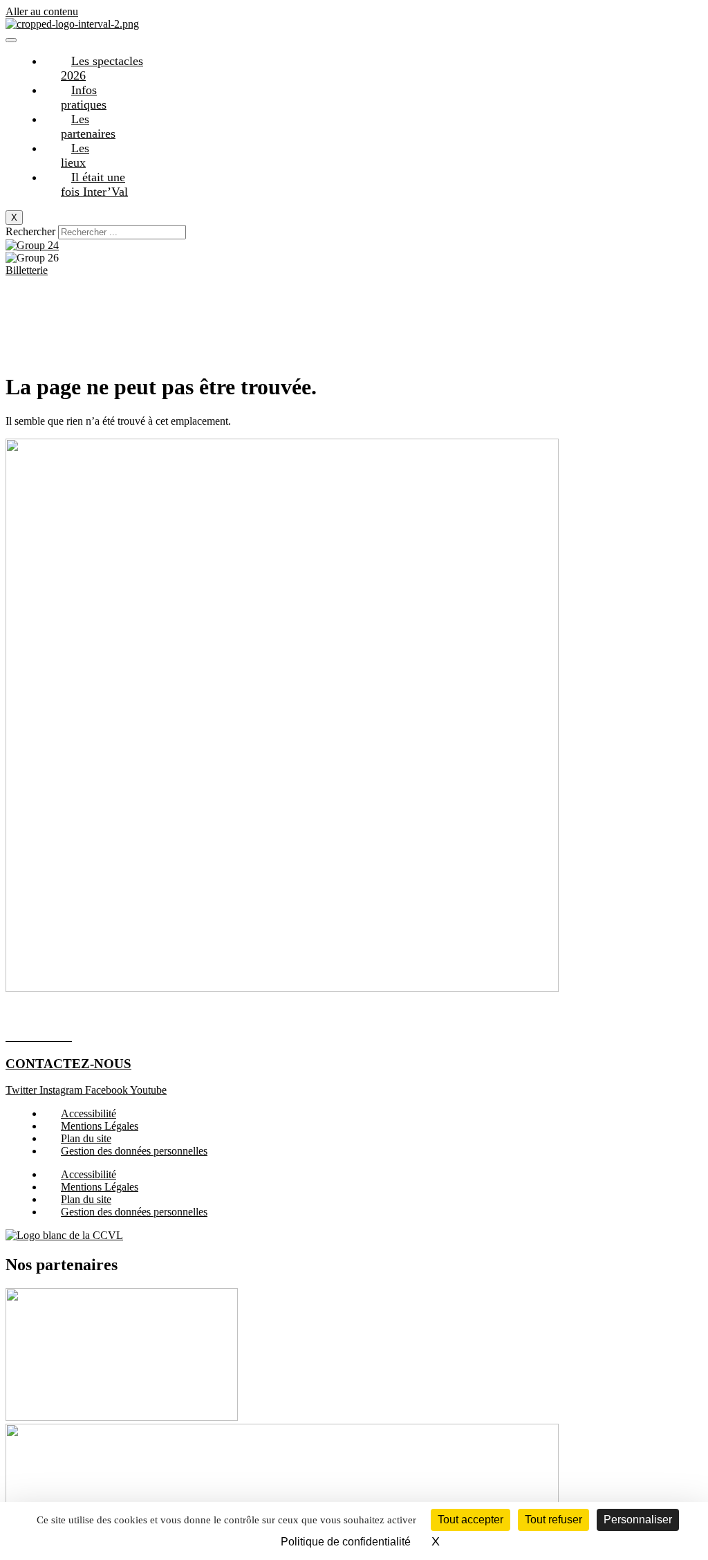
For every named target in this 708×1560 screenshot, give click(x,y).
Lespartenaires (88, 126)
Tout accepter (470, 1519)
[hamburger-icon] (11, 40)
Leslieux (75, 155)
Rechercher (32, 231)
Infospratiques (83, 97)
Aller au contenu (42, 11)
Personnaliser (638, 1519)
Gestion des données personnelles (134, 1151)
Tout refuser (553, 1519)
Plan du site (86, 1138)
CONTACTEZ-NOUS (68, 1063)
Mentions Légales (99, 1126)
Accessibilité (88, 1113)
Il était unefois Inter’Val (94, 184)
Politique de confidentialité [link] (346, 1542)
